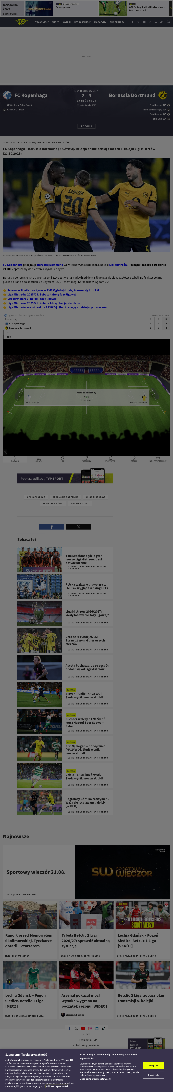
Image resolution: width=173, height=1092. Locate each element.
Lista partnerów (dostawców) (95, 1078)
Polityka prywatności (57, 1086)
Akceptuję (153, 1065)
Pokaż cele (153, 1075)
